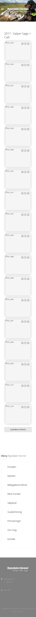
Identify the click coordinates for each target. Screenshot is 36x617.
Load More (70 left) (18, 429)
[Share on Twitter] (25, 44)
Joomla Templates (18, 611)
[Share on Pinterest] (28, 44)
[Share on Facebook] (22, 44)
